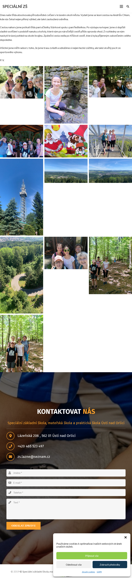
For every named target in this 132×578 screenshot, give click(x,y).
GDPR (99, 572)
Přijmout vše (92, 555)
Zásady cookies (88, 572)
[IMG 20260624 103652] (66, 253)
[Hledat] (128, 6)
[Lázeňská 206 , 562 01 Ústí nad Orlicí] (12, 436)
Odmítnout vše (74, 564)
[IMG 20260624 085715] (66, 94)
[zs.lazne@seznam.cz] (12, 457)
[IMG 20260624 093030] (66, 141)
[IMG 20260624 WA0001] (66, 171)
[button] (125, 537)
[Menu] (121, 6)
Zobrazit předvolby (110, 564)
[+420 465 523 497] (12, 446)
